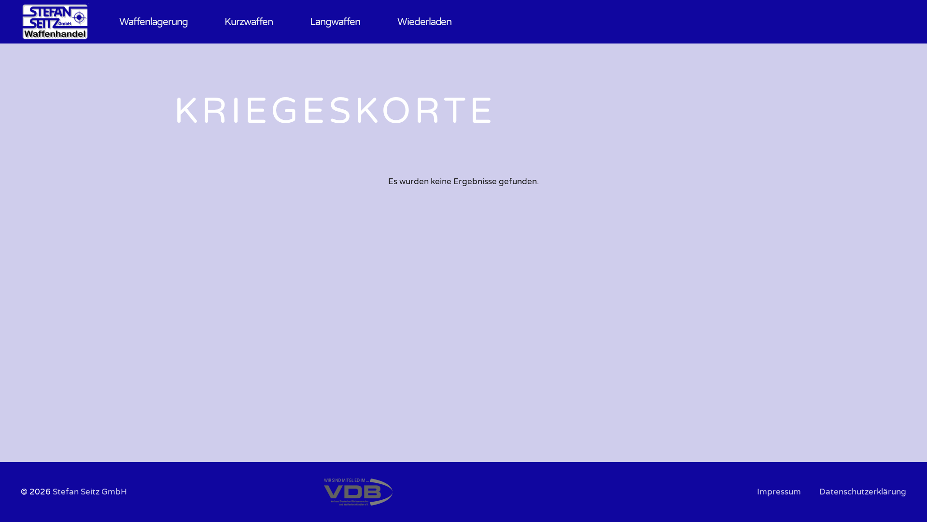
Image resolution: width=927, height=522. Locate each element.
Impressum (779, 492)
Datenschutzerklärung (862, 492)
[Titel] (55, 21)
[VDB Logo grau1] (387, 492)
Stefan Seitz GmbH (90, 492)
